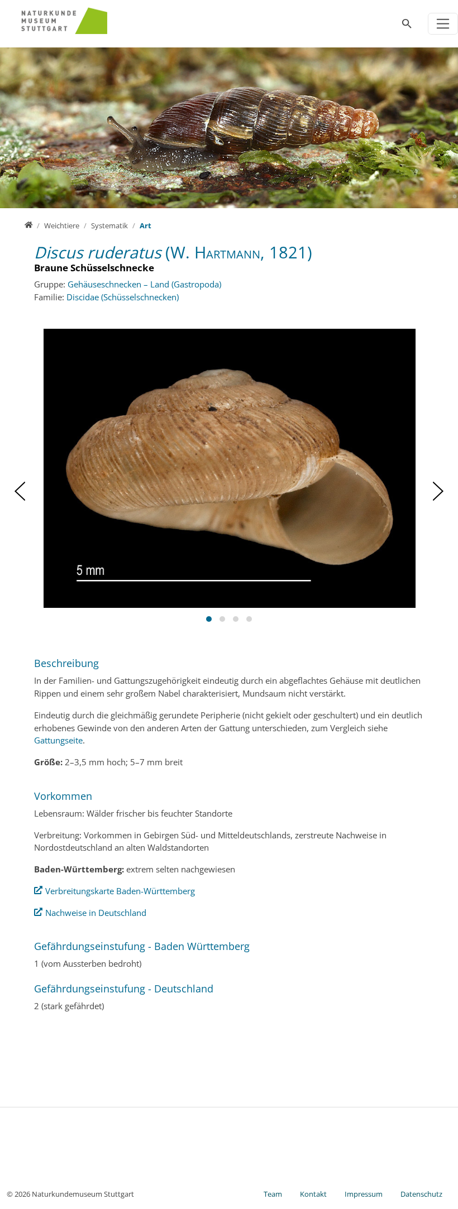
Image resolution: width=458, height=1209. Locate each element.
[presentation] (20, 491)
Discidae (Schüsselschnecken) (122, 297)
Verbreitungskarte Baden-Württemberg (120, 890)
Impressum (364, 1194)
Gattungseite (58, 740)
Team (273, 1194)
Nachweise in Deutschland (95, 912)
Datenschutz (421, 1194)
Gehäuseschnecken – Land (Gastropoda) (144, 284)
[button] (209, 619)
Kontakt (313, 1194)
